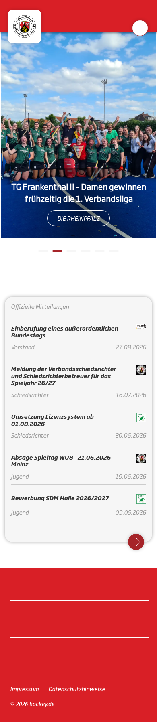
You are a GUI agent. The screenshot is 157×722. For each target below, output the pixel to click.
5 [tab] (99, 254)
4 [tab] (85, 254)
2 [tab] (56, 254)
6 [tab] (113, 254)
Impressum (24, 688)
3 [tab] (70, 254)
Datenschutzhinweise (76, 688)
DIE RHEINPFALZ (78, 218)
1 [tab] (42, 254)
